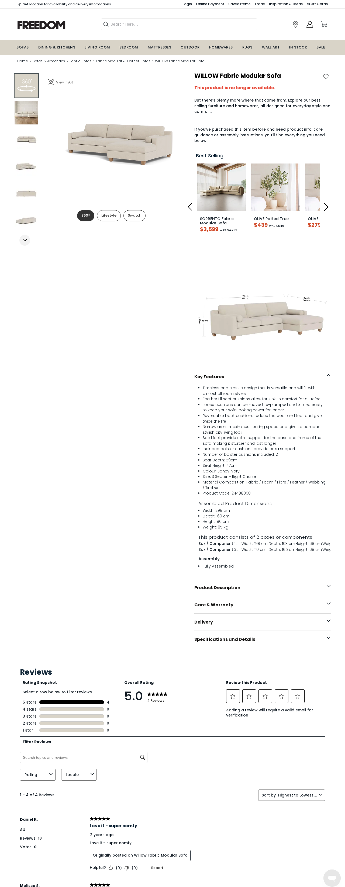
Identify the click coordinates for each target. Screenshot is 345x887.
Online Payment (210, 3)
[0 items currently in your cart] (323, 24)
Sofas (22, 47)
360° (85, 215)
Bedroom (128, 47)
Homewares (221, 47)
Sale (320, 47)
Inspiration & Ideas (286, 3)
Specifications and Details (224, 639)
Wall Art (271, 47)
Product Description (217, 588)
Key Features (209, 377)
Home (22, 61)
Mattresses (159, 47)
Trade (259, 3)
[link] (295, 24)
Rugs (247, 47)
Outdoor (190, 47)
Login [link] (187, 3)
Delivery (203, 622)
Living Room (97, 47)
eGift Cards (317, 3)
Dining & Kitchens (56, 47)
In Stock (298, 47)
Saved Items (239, 3)
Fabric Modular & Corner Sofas (123, 61)
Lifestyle (108, 215)
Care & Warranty (213, 605)
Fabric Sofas (80, 61)
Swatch (134, 215)
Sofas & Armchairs (49, 61)
